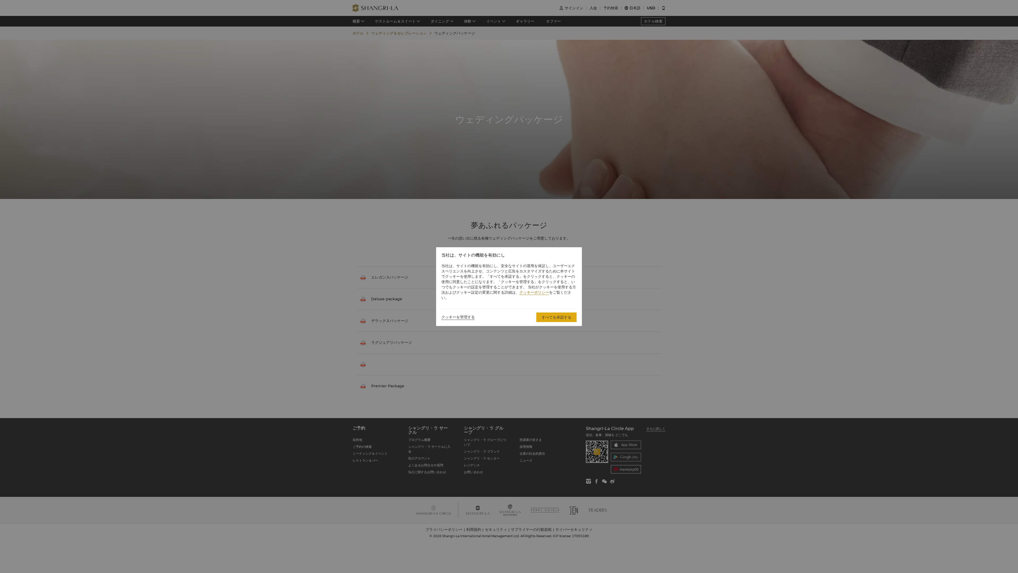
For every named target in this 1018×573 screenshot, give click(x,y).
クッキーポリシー (534, 292)
